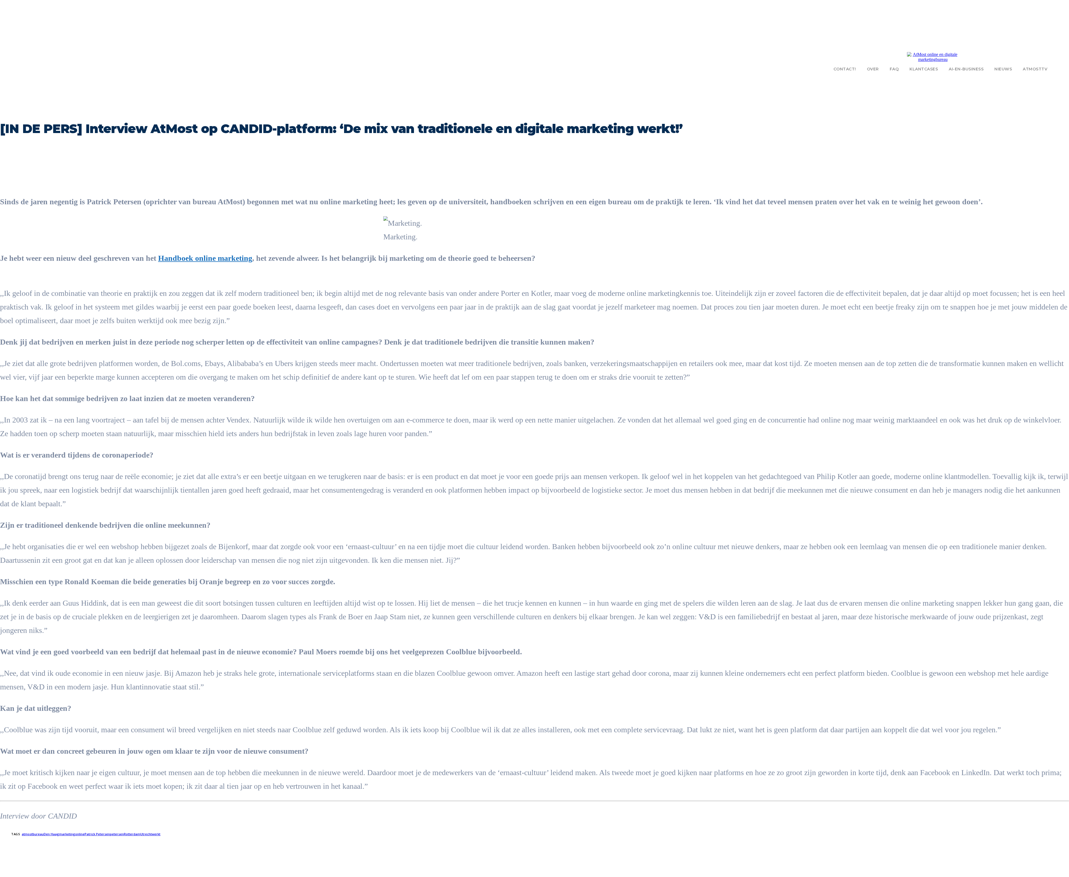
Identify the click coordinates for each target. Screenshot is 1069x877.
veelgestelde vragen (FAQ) (131, 867)
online (80, 834)
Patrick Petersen (97, 834)
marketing (67, 834)
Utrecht (146, 834)
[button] (1062, 69)
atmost (27, 834)
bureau (38, 834)
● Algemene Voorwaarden (566, 873)
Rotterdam (132, 834)
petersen (117, 834)
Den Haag (51, 834)
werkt (156, 834)
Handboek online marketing (205, 258)
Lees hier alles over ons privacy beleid (512, 873)
